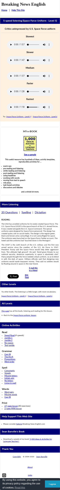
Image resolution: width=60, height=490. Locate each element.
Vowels (7, 373)
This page (5, 311)
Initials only (9, 378)
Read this (20, 487)
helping (19, 424)
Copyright (17, 457)
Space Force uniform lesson (24, 315)
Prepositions (9, 359)
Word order (9, 362)
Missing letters (10, 376)
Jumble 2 (8, 340)
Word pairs (9, 392)
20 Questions (9, 212)
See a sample (30, 155)
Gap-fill (7, 355)
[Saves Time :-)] (30, 143)
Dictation (40, 212)
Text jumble (9, 345)
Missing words (10, 395)
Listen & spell (10, 383)
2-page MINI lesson (13, 409)
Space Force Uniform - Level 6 (45, 117)
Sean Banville (41, 457)
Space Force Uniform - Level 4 (18, 117)
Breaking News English (23, 4)
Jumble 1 (8, 338)
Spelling (26, 212)
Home (4, 10)
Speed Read (9, 336)
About (30, 467)
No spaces (8, 343)
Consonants (9, 371)
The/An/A (8, 357)
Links (30, 475)
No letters (8, 381)
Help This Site (18, 10)
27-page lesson (11, 406)
